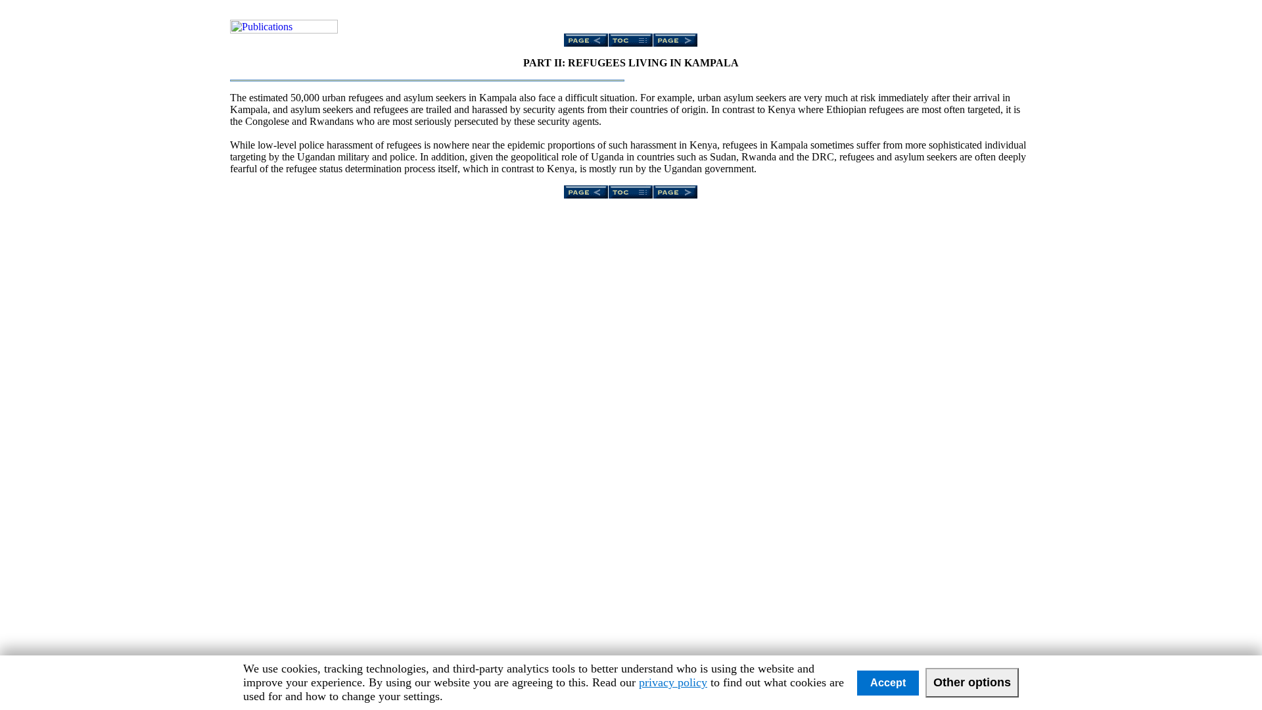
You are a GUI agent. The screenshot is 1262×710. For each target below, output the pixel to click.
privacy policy (673, 682)
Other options (972, 682)
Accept (888, 682)
